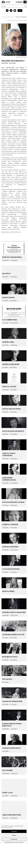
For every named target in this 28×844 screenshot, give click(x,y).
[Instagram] (11, 10)
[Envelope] (14, 10)
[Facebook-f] (7, 10)
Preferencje (14, 839)
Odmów (14, 835)
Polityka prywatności (19, 842)
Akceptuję (14, 831)
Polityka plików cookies (9, 842)
